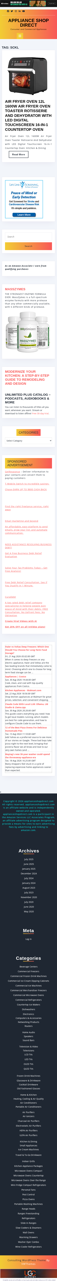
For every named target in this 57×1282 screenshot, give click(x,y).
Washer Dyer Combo (28, 1241)
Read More (20, 155)
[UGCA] (28, 1275)
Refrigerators (28, 1218)
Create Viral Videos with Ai (21, 621)
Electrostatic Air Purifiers (28, 1125)
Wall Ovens (28, 1232)
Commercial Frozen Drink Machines (28, 976)
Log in (29, 939)
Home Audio (28, 1032)
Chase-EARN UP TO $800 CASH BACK (26, 489)
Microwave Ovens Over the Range (28, 1180)
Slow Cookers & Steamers (28, 1227)
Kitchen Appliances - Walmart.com (23, 690)
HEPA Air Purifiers (29, 1130)
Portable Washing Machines (28, 1204)
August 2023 (28, 887)
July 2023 (28, 892)
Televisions (28, 1050)
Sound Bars (28, 1040)
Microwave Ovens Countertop (29, 1175)
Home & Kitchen (28, 1094)
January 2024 (28, 883)
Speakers (28, 1036)
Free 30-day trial (40, 413)
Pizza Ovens (28, 1199)
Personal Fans (28, 1189)
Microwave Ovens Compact (28, 1170)
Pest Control (28, 1194)
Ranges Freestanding (28, 1213)
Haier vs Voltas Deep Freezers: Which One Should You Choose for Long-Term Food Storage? (27, 650)
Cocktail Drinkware (28, 1084)
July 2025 (28, 859)
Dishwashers (28, 1009)
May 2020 (29, 911)
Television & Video (28, 1046)
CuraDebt (10, 596)
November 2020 (29, 897)
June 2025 (29, 864)
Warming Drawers (28, 1237)
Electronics (28, 1014)
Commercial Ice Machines (29, 985)
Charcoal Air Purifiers (28, 1121)
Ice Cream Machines (28, 1149)
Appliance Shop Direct (28, 23)
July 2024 (28, 878)
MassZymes (15, 289)
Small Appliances (28, 1145)
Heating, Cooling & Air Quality (29, 1098)
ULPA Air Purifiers (28, 1135)
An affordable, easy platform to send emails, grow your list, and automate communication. (26, 529)
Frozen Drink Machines (28, 1075)
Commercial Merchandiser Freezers (28, 990)
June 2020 (29, 906)
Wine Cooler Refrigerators (28, 1246)
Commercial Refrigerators (29, 999)
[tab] (20, 36)
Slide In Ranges (28, 1223)
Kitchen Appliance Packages (28, 1166)
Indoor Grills (28, 1161)
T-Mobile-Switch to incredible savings (27, 483)
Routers (29, 1026)
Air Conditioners (28, 1102)
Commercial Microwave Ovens (28, 995)
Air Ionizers (28, 1116)
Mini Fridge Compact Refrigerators (28, 1185)
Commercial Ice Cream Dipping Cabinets (28, 980)
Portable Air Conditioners (28, 1106)
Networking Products (28, 1022)
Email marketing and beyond (21, 520)
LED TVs (29, 1059)
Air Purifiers (28, 1112)
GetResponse (12, 471)
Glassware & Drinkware (28, 1080)
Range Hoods (28, 1208)
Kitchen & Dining (28, 1141)
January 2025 (28, 868)
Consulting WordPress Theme (27, 1260)
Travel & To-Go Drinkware (28, 1155)
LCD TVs (28, 1054)
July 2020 (28, 902)
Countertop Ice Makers (28, 1004)
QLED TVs (28, 1068)
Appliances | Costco (15, 676)
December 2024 (29, 873)
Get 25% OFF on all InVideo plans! (25, 626)
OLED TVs (28, 1064)
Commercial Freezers (28, 971)
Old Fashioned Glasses (28, 1088)
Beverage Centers (29, 966)
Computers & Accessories (28, 1018)
